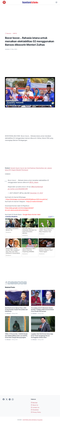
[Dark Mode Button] (56, 2)
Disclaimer (35, 410)
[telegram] (18, 282)
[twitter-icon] (7, 399)
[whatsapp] (15, 282)
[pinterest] (22, 282)
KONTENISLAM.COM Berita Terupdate (32, 419)
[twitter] (12, 282)
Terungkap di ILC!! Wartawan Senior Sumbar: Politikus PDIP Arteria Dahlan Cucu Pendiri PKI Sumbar (42, 309)
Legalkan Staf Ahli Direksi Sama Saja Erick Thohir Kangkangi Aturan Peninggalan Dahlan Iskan (42, 335)
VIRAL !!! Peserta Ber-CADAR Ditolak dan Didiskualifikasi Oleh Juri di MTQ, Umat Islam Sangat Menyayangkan (16, 335)
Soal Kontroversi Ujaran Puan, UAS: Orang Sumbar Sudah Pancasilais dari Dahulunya (16, 309)
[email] (25, 282)
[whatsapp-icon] (13, 399)
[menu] (4, 2)
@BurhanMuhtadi (37, 187)
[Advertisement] (30, 19)
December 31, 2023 (36, 193)
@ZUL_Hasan (33, 182)
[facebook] (9, 282)
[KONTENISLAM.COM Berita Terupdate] (30, 2)
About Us (35, 405)
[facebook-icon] (4, 399)
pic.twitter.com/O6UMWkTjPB (18, 189)
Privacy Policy (36, 412)
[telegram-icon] (10, 399)
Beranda (34, 402)
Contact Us (35, 407)
